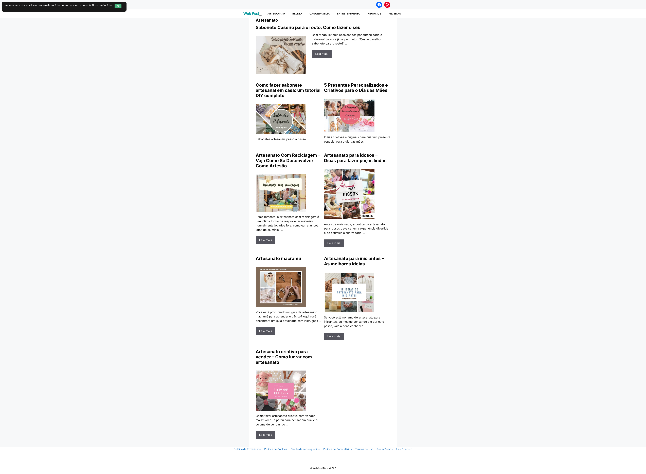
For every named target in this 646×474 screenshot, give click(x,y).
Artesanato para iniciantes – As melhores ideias (354, 261)
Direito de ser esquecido (305, 449)
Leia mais (321, 53)
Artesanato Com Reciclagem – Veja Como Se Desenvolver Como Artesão (288, 160)
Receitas (395, 13)
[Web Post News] (252, 13)
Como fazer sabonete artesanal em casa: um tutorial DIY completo (288, 90)
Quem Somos (385, 449)
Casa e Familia (320, 13)
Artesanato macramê (278, 258)
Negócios (374, 13)
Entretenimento (348, 13)
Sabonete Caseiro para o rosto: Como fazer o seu (308, 27)
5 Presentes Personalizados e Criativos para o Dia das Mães (356, 87)
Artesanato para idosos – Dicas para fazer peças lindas (355, 157)
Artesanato (276, 13)
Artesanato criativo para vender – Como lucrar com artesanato (284, 357)
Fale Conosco (404, 449)
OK (118, 6)
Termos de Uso (364, 449)
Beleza (297, 13)
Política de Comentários (337, 449)
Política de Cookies (275, 449)
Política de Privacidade (247, 449)
